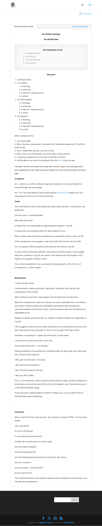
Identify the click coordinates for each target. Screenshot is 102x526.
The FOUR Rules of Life (23, 26)
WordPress (69, 522)
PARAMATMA (62, 192)
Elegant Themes (45, 522)
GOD (60, 160)
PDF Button (87, 14)
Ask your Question (80, 26)
